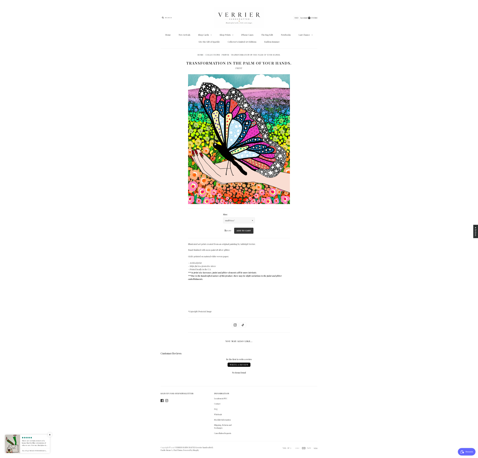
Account (304, 17)
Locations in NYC (220, 398)
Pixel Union (178, 450)
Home (168, 35)
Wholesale (218, 414)
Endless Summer (272, 41)
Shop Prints (225, 35)
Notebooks (286, 35)
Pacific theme (166, 450)
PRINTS (225, 55)
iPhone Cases (247, 35)
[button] (50, 435)
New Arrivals (184, 35)
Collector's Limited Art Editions (242, 41)
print (239, 68)
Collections (213, 55)
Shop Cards (203, 35)
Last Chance (304, 35)
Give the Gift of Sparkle (209, 41)
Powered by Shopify (191, 450)
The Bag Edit (267, 35)
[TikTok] (243, 325)
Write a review (239, 364)
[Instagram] (235, 325)
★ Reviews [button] (475, 231)
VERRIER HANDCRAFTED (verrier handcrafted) (194, 447)
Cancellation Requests (222, 433)
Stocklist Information (222, 420)
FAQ (215, 409)
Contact (217, 404)
